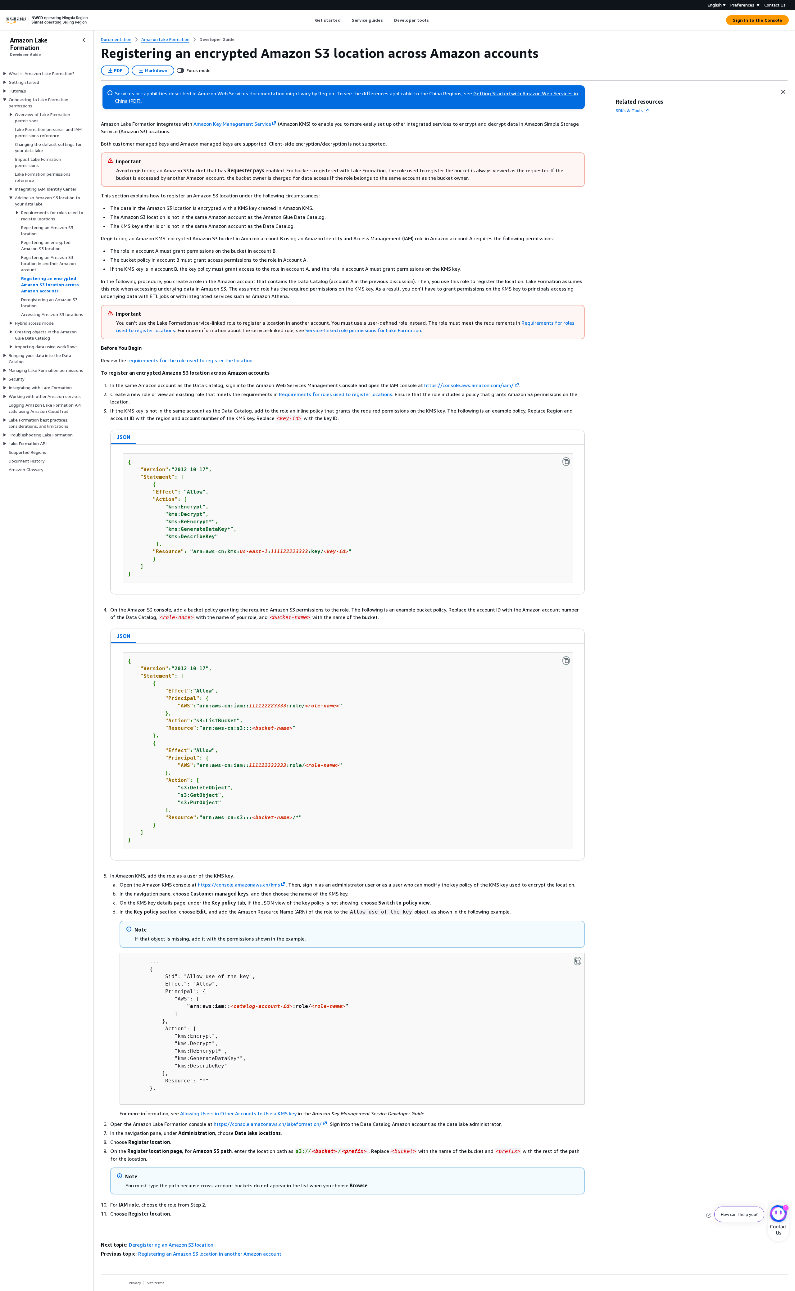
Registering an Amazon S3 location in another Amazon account (209, 1254)
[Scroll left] (310, 20)
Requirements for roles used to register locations (335, 394)
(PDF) (135, 101)
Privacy (135, 1282)
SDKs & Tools (629, 110)
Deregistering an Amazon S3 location (171, 1245)
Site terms (156, 1282)
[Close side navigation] (84, 40)
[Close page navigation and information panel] (783, 92)
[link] (216, 39)
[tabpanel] (347, 519)
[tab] (123, 437)
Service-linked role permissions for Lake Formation (363, 330)
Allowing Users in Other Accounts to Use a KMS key (238, 1113)
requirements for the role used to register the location (189, 360)
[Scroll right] (433, 20)
